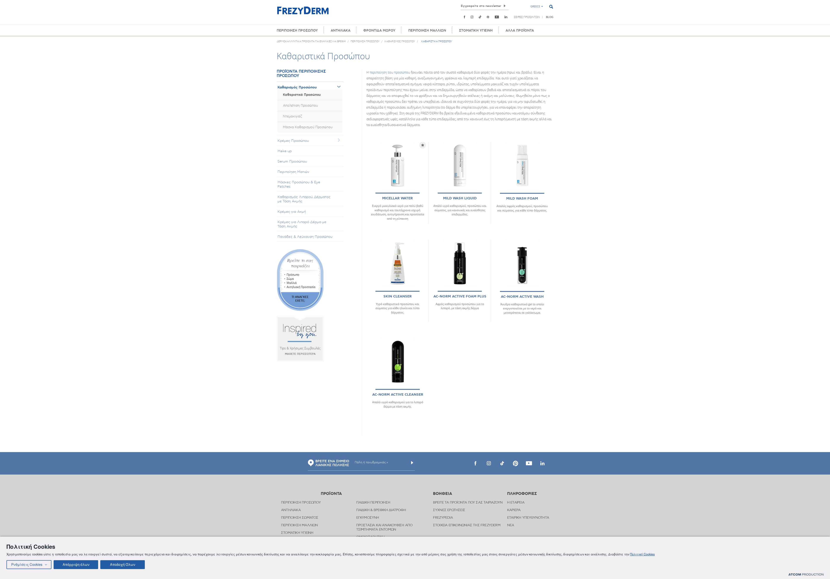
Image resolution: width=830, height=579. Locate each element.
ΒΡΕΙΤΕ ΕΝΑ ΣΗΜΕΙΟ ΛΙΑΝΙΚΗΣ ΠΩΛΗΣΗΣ (332, 463)
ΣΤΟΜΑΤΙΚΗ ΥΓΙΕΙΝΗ (476, 31)
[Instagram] (472, 17)
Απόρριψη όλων (76, 564)
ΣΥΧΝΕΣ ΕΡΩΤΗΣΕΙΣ (449, 510)
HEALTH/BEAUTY (459, 21)
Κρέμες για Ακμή (292, 212)
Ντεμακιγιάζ (292, 116)
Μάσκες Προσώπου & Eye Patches (299, 184)
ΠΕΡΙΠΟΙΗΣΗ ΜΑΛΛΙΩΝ (427, 31)
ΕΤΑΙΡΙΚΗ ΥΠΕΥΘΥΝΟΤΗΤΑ (528, 518)
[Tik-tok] (480, 17)
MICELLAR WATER (397, 198)
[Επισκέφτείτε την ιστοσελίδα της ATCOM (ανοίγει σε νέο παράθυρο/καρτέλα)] (806, 574)
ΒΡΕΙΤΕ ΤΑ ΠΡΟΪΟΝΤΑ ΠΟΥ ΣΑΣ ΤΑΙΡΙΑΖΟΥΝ (468, 503)
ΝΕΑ (510, 525)
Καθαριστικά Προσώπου (302, 95)
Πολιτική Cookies (642, 554)
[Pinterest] (488, 17)
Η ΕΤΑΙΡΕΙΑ (515, 503)
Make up (285, 151)
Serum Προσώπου (292, 161)
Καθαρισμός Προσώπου (297, 87)
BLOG (549, 17)
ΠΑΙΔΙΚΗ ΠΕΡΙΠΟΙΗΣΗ (373, 503)
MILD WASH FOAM (522, 198)
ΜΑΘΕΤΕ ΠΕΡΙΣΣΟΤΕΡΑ (300, 354)
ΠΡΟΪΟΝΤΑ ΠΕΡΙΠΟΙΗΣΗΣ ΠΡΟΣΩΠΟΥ (301, 73)
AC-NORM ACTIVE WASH (522, 296)
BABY (476, 21)
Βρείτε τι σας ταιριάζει (300, 263)
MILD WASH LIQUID (460, 198)
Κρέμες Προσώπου (293, 141)
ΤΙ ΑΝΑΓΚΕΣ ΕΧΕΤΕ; (300, 298)
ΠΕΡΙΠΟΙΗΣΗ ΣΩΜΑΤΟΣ (299, 518)
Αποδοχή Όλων (122, 564)
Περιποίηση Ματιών (293, 172)
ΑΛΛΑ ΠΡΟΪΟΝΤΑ (520, 31)
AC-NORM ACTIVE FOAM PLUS (459, 296)
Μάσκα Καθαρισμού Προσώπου (308, 127)
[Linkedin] (505, 17)
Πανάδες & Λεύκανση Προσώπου (305, 237)
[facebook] (475, 463)
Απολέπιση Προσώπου (300, 105)
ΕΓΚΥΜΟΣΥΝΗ (367, 518)
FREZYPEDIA (443, 518)
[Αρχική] (303, 13)
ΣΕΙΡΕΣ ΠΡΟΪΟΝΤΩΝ (527, 17)
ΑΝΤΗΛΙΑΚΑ (340, 31)
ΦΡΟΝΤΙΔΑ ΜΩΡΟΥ (379, 31)
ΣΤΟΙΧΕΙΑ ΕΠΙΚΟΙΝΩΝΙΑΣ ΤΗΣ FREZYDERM (466, 525)
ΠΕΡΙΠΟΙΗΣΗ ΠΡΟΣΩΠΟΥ (297, 31)
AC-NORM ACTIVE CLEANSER (397, 394)
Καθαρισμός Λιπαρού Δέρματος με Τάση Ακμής (304, 199)
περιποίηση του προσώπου (390, 72)
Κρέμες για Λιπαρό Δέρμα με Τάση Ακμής (302, 224)
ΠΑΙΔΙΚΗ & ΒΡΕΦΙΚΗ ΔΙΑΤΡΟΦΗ (381, 510)
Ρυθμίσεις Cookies (26, 564)
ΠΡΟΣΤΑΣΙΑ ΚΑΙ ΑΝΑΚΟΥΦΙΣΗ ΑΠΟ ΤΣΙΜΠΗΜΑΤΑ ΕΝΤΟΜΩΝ (384, 527)
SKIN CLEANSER (397, 296)
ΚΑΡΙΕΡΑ (513, 510)
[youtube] (497, 17)
